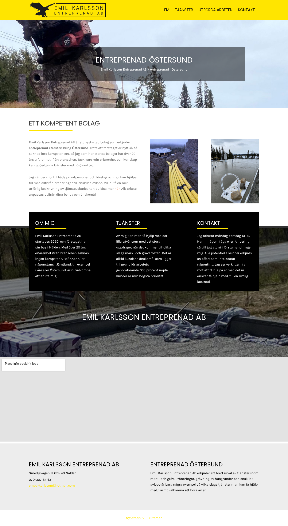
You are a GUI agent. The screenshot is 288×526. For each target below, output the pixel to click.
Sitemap (155, 518)
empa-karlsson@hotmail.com (52, 485)
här (117, 189)
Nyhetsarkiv (135, 518)
